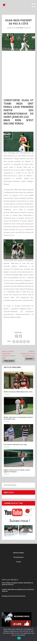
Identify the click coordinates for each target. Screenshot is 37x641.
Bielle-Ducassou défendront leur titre (18, 392)
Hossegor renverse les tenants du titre (13, 596)
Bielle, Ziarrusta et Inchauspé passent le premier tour (18, 418)
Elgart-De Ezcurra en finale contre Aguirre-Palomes (17, 471)
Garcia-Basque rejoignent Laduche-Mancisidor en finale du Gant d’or (17, 584)
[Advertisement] (18, 70)
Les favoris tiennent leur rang (15, 444)
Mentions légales (18, 553)
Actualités (19, 28)
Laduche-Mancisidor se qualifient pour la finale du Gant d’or (18, 590)
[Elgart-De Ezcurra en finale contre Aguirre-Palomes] (18, 458)
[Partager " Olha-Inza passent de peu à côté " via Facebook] (17, 336)
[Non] (34, 634)
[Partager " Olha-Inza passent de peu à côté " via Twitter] (20, 336)
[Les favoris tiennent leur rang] (18, 433)
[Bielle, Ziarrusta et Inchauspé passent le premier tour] (18, 405)
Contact (18, 562)
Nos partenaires (18, 557)
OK (19, 638)
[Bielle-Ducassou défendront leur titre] (18, 380)
